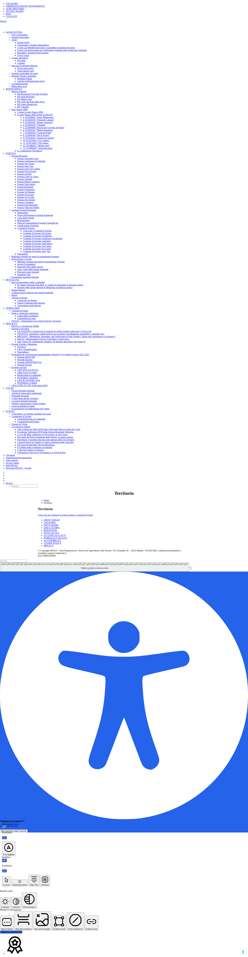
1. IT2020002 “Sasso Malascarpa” (38, 117)
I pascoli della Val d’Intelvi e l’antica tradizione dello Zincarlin (45, 442)
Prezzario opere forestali (28, 272)
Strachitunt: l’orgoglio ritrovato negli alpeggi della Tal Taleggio (45, 439)
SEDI (8, 14)
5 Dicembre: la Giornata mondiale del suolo (31, 414)
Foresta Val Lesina (25, 194)
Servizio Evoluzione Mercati (24, 65)
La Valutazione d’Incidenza (29, 151)
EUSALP (21, 347)
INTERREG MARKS (27, 378)
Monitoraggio (23, 220)
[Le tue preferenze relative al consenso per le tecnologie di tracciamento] (243, 952)
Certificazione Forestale (28, 225)
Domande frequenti (20, 396)
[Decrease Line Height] (4, 870)
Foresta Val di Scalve (26, 171)
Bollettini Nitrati (24, 78)
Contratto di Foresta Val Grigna (37, 233)
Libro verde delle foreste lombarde (32, 269)
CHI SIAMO (12, 3)
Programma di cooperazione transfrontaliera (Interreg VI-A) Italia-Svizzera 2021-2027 (50, 354)
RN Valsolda (23, 107)
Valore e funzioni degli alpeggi (31, 303)
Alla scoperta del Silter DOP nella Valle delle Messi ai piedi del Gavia (48, 429)
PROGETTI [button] (11, 323)
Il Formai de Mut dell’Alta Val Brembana (36, 445)
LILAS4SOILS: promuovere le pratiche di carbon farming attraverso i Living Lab (54, 331)
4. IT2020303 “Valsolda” (34, 125)
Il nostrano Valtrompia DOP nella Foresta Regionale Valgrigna (45, 432)
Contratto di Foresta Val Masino (37, 236)
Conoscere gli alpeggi (27, 300)
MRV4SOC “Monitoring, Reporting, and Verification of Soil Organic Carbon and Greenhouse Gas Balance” (66, 336)
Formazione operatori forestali (25, 277)
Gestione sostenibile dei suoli (24, 73)
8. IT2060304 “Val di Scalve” (36, 135)
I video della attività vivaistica (24, 398)
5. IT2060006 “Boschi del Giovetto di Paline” (44, 127)
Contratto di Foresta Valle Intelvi (37, 243)
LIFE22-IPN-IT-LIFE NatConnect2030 (29, 385)
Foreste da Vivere (19, 424)
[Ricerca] (13, 561)
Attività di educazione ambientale (26, 393)
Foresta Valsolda (24, 179)
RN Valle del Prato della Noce (31, 102)
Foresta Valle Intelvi (26, 184)
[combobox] (94, 567)
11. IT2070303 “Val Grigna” (36, 143)
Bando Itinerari (18, 290)
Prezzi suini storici (25, 68)
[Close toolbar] (191, 568)
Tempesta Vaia (23, 274)
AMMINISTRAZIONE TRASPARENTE (25, 6)
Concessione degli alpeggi (29, 305)
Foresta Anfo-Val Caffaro (28, 169)
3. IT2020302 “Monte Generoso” (38, 122)
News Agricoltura (19, 35)
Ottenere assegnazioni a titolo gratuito (28, 403)
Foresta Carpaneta (25, 202)
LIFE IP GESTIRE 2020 (28, 380)
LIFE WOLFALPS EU (28, 370)
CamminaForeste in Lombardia (31, 419)
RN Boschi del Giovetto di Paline (32, 94)
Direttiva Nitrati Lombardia (23, 76)
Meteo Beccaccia (19, 86)
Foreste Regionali (19, 156)
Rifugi (14, 295)
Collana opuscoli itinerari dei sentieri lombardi (32, 292)
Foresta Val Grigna (25, 163)
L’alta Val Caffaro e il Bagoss (30, 450)
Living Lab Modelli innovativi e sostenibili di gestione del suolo (46, 47)
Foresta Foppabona (26, 189)
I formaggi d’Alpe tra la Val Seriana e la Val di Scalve (41, 452)
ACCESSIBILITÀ (52, 540)
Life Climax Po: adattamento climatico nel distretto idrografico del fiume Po (51, 341)
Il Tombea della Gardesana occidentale (34, 447)
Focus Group (23, 55)
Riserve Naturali (18, 91)
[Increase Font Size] (4, 827)
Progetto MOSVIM (26, 357)
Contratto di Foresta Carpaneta (37, 241)
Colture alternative (19, 58)
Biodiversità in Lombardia (29, 375)
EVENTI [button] (10, 411)
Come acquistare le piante (23, 406)
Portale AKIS (23, 42)
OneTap (13, 826)
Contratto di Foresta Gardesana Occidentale (42, 238)
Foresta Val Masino (26, 192)
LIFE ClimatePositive (27, 349)
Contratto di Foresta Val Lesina (37, 249)
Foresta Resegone (25, 187)
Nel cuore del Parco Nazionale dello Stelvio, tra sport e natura (45, 437)
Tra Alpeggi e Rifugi (20, 427)
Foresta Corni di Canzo (27, 176)
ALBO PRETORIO (15, 8)
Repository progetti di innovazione (33, 53)
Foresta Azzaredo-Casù (27, 158)
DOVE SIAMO (51, 525)
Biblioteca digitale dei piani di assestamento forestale (35, 256)
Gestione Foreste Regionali (23, 210)
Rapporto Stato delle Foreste (30, 267)
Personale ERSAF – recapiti (18, 468)
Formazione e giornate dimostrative (33, 45)
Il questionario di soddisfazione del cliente (30, 409)
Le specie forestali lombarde (24, 401)
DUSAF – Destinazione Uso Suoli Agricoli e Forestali (36, 321)
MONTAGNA (12, 280)
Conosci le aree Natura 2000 (30, 112)
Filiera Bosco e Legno (21, 259)
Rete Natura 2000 (19, 109)
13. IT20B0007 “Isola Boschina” (38, 148)
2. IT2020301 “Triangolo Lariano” (38, 120)
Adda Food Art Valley (27, 372)
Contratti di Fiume (19, 310)
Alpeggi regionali (19, 298)
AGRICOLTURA (14, 32)
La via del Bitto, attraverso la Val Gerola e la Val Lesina (42, 434)
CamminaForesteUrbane (28, 421)
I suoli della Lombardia (27, 316)
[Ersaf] (124, 24)
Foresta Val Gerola (25, 197)
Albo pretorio (12, 460)
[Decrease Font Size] (4, 837)
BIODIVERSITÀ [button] (14, 89)
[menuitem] (127, 3)
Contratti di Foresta (26, 228)
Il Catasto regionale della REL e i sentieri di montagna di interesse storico (50, 285)
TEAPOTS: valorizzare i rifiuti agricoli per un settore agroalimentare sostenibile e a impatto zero (60, 334)
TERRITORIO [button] (13, 308)
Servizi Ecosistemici (26, 264)
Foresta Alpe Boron (26, 200)
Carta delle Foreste (25, 218)
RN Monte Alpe (24, 99)
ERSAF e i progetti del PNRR (25, 326)
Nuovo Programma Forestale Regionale (35, 215)
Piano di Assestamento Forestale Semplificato (37, 223)
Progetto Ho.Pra (24, 365)
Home (46, 500)
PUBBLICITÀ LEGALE (55, 538)
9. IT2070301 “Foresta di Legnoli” (39, 138)
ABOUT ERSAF (52, 520)
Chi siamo (10, 455)
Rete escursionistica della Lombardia (28, 282)
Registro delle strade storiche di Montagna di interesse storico (44, 287)
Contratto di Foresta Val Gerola (37, 246)
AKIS (14, 40)
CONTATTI (11, 16)
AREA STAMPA (52, 527)
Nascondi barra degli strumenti (13, 831)
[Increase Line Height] (4, 860)
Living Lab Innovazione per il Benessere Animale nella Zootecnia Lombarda (52, 50)
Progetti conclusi (19, 367)
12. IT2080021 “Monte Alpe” (36, 145)
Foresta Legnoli (24, 174)
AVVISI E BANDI (14, 11)
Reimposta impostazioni (11, 932)
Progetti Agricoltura (20, 37)
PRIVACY (49, 545)
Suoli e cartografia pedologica (24, 313)
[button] (9, 483)
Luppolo (21, 63)
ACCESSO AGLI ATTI (55, 535)
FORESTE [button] (11, 153)
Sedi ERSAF (12, 465)
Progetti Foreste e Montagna (24, 344)
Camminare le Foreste (21, 416)
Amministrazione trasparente (19, 458)
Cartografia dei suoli (26, 318)
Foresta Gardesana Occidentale (31, 161)
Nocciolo (21, 60)
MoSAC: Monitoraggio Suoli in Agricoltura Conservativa (43, 339)
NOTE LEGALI (51, 533)
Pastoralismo (23, 352)
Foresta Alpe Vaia (25, 166)
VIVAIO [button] (10, 388)
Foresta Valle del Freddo (28, 207)
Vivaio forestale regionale (23, 390)
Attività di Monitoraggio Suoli (30, 81)
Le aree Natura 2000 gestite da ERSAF (35, 114)
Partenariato (22, 212)
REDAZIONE (50, 530)
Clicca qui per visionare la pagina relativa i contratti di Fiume (65, 515)
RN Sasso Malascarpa (27, 104)
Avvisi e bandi (12, 463)
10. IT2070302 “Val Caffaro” (36, 140)
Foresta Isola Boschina (27, 205)
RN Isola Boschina (25, 96)
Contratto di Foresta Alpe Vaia (36, 251)
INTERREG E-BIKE (27, 383)
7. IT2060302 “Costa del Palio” (37, 133)
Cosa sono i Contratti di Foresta (37, 231)
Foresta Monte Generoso (28, 182)
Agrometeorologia (19, 84)
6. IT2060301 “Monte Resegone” (38, 130)
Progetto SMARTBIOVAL (29, 362)
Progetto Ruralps (24, 359)
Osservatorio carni (25, 71)
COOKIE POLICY (53, 543)
